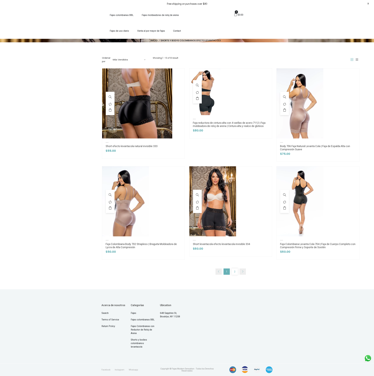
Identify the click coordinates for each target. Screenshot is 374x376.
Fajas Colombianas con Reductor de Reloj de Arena (142, 330)
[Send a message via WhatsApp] (368, 358)
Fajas (133, 313)
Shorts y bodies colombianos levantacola (139, 343)
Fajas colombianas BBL (122, 15)
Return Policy (108, 326)
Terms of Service (110, 319)
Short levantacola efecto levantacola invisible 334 (221, 244)
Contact (177, 30)
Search (105, 313)
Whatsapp (133, 370)
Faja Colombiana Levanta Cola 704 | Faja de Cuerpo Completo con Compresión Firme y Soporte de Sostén (317, 245)
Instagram (119, 370)
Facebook (106, 370)
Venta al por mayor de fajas (151, 30)
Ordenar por (106, 59)
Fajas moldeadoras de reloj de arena (160, 15)
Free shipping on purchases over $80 (187, 3)
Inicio (154, 40)
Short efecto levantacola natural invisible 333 (131, 146)
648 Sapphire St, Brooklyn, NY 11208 (170, 315)
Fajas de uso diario (119, 30)
